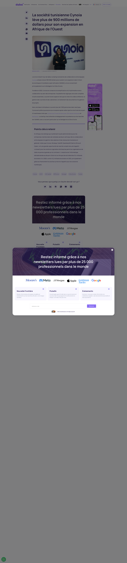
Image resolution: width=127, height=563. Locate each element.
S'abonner (91, 306)
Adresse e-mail (35, 306)
